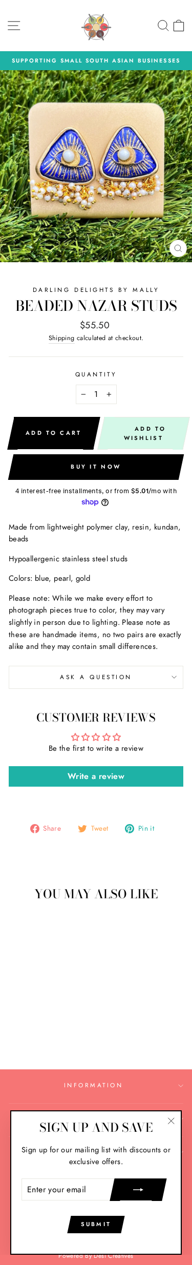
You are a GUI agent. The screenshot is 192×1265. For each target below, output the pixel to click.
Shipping (62, 338)
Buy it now (96, 466)
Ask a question (96, 676)
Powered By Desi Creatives (95, 1255)
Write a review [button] (96, 776)
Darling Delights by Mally (96, 289)
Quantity (96, 374)
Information (93, 1085)
